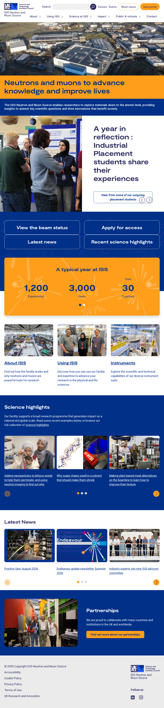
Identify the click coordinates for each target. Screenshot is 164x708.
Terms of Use (13, 690)
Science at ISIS (78, 16)
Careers (102, 6)
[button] (80, 305)
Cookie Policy (12, 678)
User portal (150, 6)
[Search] (93, 7)
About (33, 16)
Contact (152, 16)
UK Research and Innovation (22, 696)
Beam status (128, 6)
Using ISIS (53, 16)
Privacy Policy (13, 684)
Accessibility (12, 672)
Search (46, 6)
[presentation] (142, 200)
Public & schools (126, 16)
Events (113, 6)
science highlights (37, 425)
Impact (102, 16)
